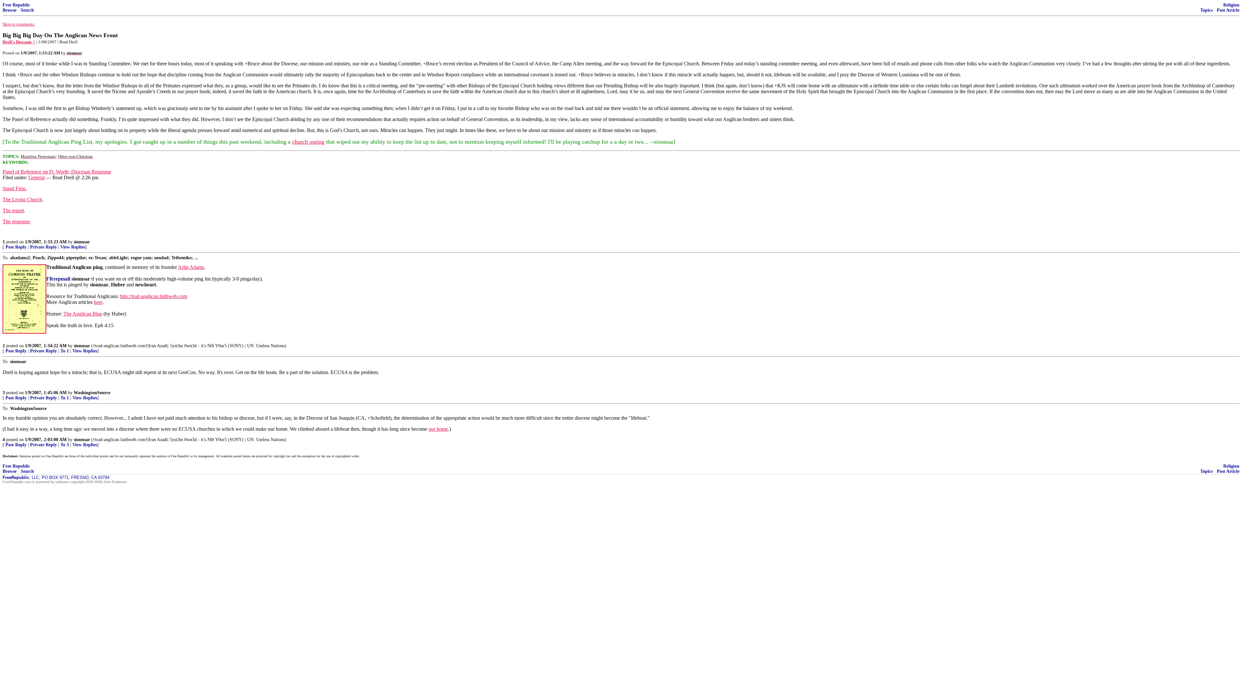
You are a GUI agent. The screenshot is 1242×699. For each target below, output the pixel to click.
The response (16, 221)
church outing (308, 142)
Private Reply (43, 247)
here (98, 302)
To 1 (64, 351)
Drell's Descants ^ (19, 41)
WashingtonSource (92, 392)
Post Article (1228, 10)
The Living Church (22, 199)
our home (438, 429)
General (36, 177)
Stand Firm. (15, 188)
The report (13, 210)
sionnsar (82, 241)
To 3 (64, 444)
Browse (9, 10)
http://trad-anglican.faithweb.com (153, 296)
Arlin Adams (191, 267)
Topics (1206, 10)
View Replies (72, 247)
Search (27, 10)
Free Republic (16, 5)
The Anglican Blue (82, 313)
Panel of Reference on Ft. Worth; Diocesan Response (57, 171)
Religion (1231, 5)
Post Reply (16, 247)
